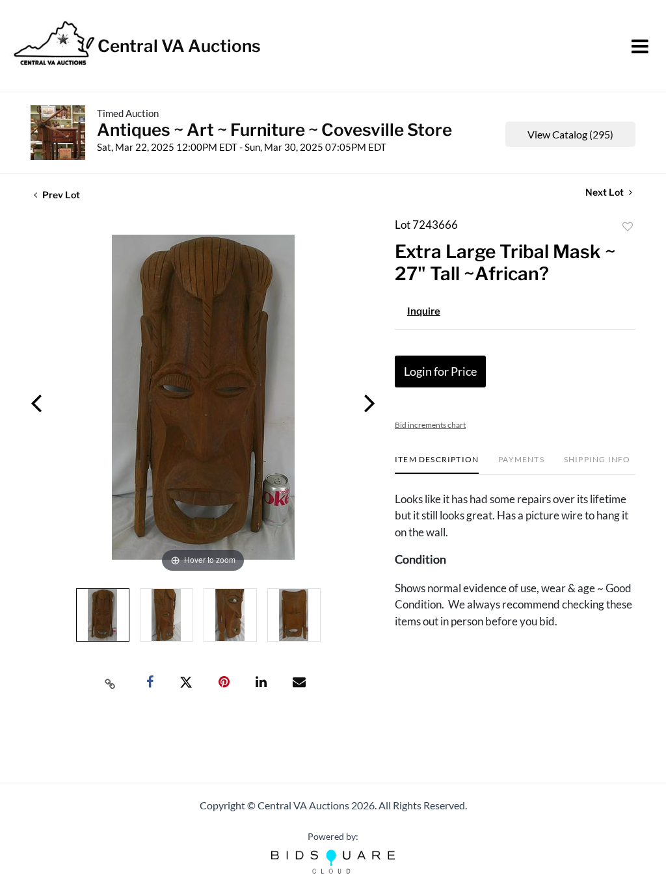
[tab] (437, 464)
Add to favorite (627, 227)
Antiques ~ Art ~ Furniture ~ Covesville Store (274, 130)
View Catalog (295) (570, 134)
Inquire (423, 311)
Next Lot (605, 192)
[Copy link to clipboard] (110, 682)
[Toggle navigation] (640, 46)
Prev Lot (60, 194)
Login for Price (440, 371)
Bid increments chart (430, 425)
